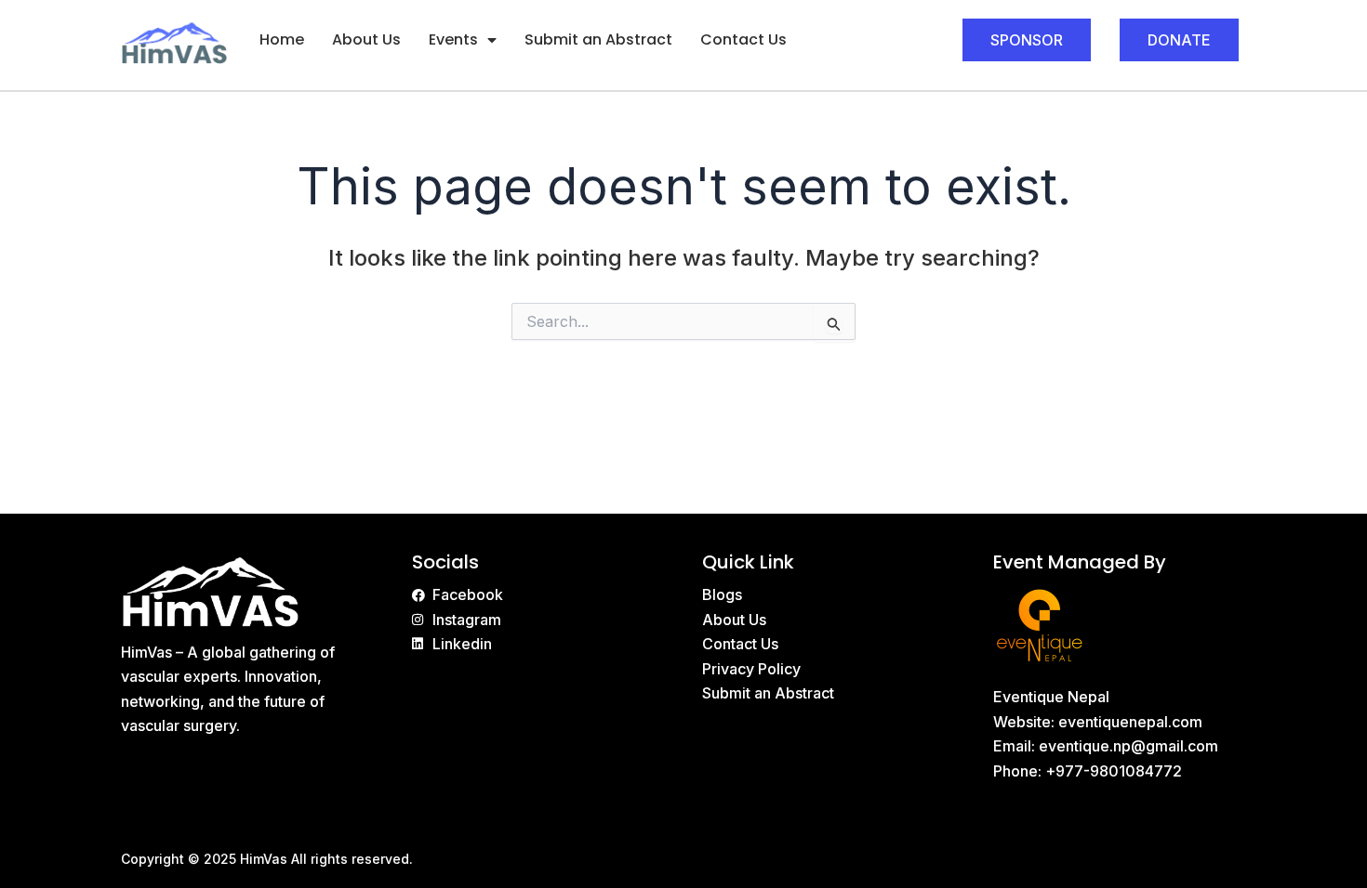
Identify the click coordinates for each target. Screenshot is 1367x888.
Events (453, 39)
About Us (366, 39)
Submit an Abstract (598, 39)
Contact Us (743, 39)
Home (281, 39)
